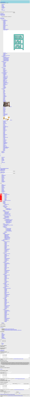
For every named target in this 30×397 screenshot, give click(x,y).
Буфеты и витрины (7, 194)
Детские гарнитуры (7, 241)
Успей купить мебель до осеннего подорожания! (11, 329)
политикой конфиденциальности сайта (18, 358)
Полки (4, 223)
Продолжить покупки (12, 394)
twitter (2, 344)
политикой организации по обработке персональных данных (15, 395)
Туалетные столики (8, 228)
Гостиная (4, 262)
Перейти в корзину (6, 394)
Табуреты (6, 232)
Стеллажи (4, 226)
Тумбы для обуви (8, 209)
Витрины (6, 243)
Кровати (6, 195)
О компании (3, 187)
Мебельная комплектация (6, 239)
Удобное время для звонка (3, 373)
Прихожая (4, 287)
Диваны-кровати (7, 204)
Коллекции (3, 88)
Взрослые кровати (7, 211)
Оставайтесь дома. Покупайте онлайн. (9, 328)
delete (1, 2)
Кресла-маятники (7, 216)
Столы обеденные (8, 229)
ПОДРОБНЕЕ (3, 2)
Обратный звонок (2, 170)
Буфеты (4, 201)
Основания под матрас (7, 214)
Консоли (4, 210)
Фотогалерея (3, 334)
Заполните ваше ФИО (3, 383)
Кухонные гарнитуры (7, 253)
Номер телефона (2, 372)
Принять (1, 396)
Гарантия (3, 180)
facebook (3, 343)
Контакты (3, 160)
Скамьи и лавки (5, 225)
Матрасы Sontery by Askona (8, 220)
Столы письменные (8, 230)
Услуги (3, 4)
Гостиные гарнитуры (7, 263)
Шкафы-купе (6, 235)
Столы (5, 197)
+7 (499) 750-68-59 (2, 15)
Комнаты (3, 61)
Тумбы (5, 207)
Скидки (3, 151)
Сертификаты (3, 7)
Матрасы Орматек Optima (9, 219)
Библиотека (4, 283)
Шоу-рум (3, 152)
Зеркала (4, 205)
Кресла (5, 279)
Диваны (4, 203)
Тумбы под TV (8, 208)
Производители (4, 72)
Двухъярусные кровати (7, 213)
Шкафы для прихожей (7, 237)
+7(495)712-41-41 (2, 350)
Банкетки (6, 242)
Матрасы (4, 218)
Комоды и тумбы (5, 206)
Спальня (4, 309)
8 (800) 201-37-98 (2, 14)
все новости (1, 327)
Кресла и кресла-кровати (8, 215)
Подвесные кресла (7, 217)
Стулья (5, 198)
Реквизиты (3, 335)
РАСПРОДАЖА (5, 193)
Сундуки (6, 251)
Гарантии (3, 6)
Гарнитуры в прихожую (8, 288)
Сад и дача (4, 298)
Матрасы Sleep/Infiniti (8, 222)
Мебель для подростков (8, 200)
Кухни (5, 196)
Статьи (3, 336)
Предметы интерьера (5, 224)
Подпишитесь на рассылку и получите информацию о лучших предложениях (4, 352)
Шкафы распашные (7, 234)
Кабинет (4, 274)
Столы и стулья (7, 260)
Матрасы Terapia (8, 221)
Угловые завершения (7, 238)
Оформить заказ (2, 394)
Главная (3, 322)
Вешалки (4, 202)
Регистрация (3, 162)
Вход (2, 9)
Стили (2, 67)
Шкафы (6, 199)
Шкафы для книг (7, 236)
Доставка (3, 179)
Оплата (3, 5)
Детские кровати (7, 212)
